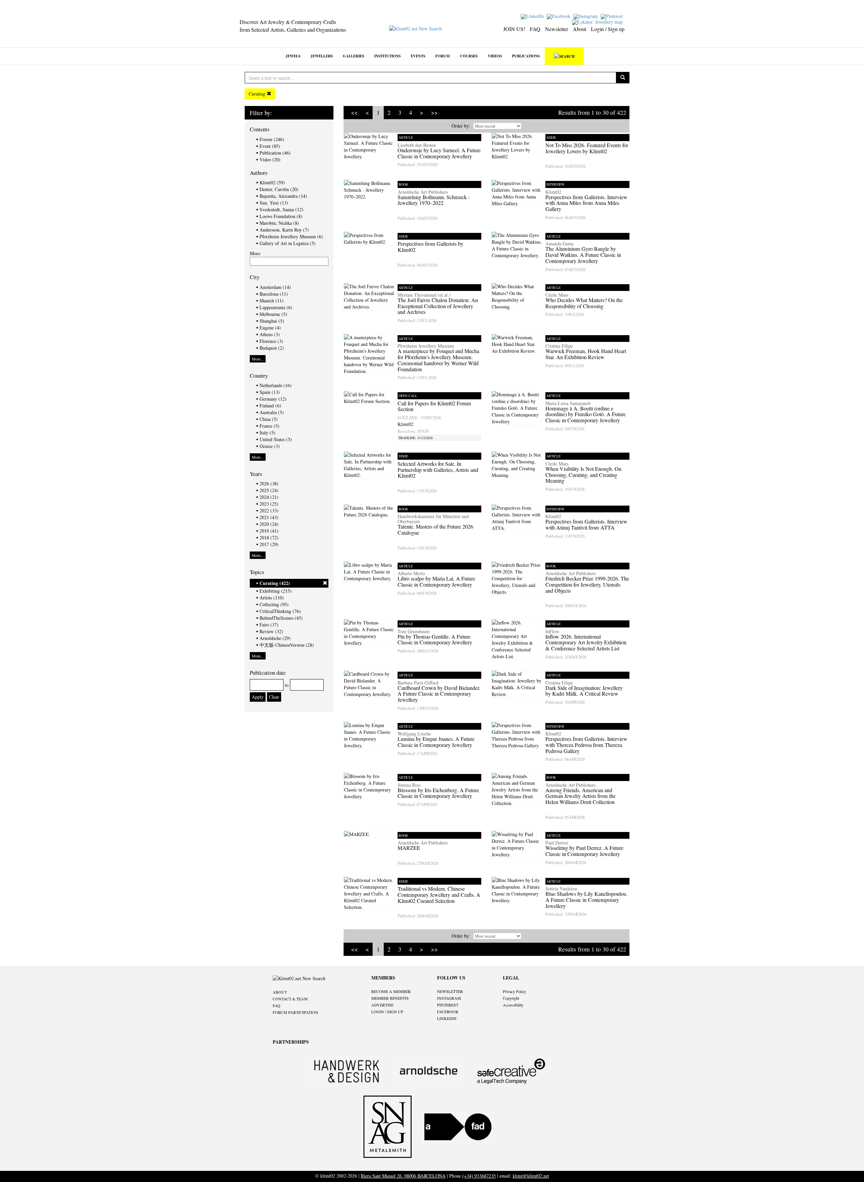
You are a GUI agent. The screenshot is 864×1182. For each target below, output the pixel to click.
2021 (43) (269, 517)
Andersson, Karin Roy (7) (284, 229)
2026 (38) (269, 483)
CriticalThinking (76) (280, 611)
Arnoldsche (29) (275, 638)
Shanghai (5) (272, 321)
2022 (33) (269, 510)
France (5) (269, 426)
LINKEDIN (447, 1018)
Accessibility (513, 1005)
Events (418, 56)
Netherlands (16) (276, 385)
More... (258, 358)
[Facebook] (559, 15)
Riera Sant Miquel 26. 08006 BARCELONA (403, 1176)
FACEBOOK (448, 1011)
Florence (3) (271, 341)
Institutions (387, 56)
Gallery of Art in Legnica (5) (288, 243)
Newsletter (556, 28)
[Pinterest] (612, 15)
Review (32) (271, 631)
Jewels (293, 56)
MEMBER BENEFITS (390, 998)
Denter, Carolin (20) (279, 189)
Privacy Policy (514, 991)
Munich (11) (272, 300)
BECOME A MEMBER (391, 991)
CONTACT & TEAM (290, 998)
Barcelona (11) (274, 294)
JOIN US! (514, 28)
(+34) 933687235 (479, 1176)
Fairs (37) (269, 624)
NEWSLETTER (450, 991)
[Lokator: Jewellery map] (598, 21)
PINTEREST (447, 1005)
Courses (469, 56)
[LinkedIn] (533, 15)
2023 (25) (269, 504)
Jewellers (321, 56)
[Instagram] (586, 15)
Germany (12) (273, 399)
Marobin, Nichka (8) (279, 223)
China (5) (269, 419)
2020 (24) (269, 524)
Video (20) (270, 159)
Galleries (353, 56)
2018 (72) (269, 537)
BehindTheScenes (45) (281, 618)
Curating (258, 93)
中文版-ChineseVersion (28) (287, 645)
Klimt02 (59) (272, 182)
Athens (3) (270, 334)
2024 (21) (269, 497)
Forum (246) (272, 139)
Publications (526, 56)
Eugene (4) (270, 327)
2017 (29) (269, 544)
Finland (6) (270, 405)
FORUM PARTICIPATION (295, 1012)
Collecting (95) (274, 604)
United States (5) (276, 439)
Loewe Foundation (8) (281, 216)
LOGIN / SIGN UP (387, 1011)
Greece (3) (270, 446)
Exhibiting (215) (276, 591)
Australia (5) (272, 412)
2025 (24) (269, 490)
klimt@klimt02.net (531, 1176)
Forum (442, 56)
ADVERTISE (382, 1005)
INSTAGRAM (449, 998)
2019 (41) (269, 531)
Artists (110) (272, 597)
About (579, 28)
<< (354, 112)
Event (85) (270, 146)
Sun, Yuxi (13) (274, 202)
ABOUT (280, 992)
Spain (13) (270, 392)
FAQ (535, 28)
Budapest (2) (272, 348)
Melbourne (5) (273, 314)
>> (434, 112)
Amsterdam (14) (275, 287)
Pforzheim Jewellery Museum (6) (291, 236)
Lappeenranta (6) (276, 307)
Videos (495, 56)
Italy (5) (267, 432)
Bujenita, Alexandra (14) (283, 196)
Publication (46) (275, 153)
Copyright (511, 998)
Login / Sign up (607, 28)
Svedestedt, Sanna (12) (281, 209)
